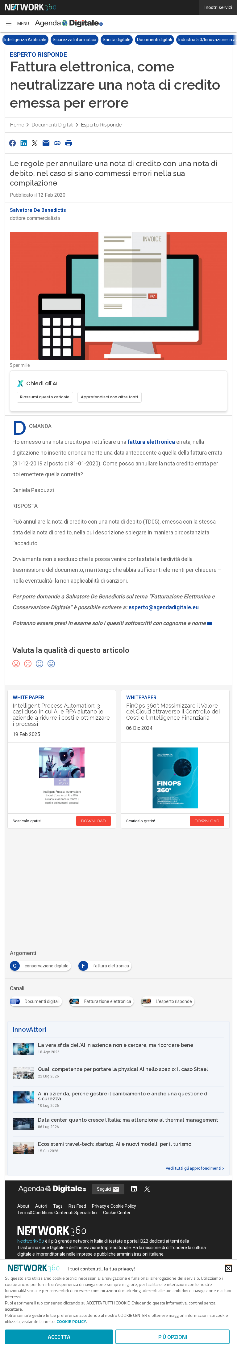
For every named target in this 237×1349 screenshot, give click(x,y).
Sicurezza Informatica (74, 39)
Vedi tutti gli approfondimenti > (195, 1168)
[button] (17, 23)
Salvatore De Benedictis (38, 210)
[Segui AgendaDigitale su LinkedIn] (134, 1189)
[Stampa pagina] (68, 143)
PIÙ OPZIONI (172, 1337)
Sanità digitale (117, 39)
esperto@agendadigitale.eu (163, 607)
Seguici (104, 1189)
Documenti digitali (154, 39)
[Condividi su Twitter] (35, 143)
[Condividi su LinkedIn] (23, 143)
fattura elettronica (151, 442)
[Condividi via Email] (46, 143)
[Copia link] (57, 143)
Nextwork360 (30, 1241)
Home (17, 125)
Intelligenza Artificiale (25, 39)
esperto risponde (101, 125)
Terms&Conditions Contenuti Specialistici (57, 1212)
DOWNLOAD (93, 821)
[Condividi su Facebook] (12, 143)
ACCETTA (59, 1337)
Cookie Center (117, 1212)
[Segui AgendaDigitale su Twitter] (147, 1189)
